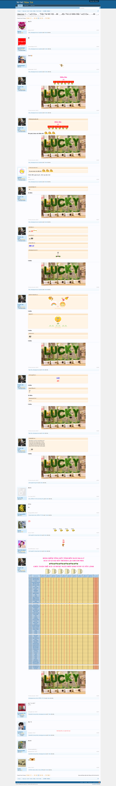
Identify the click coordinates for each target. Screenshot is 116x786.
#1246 (98, 179)
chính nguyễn (31, 482)
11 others (46, 48)
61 (34, 18)
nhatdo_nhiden (35, 769)
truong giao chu (21, 713)
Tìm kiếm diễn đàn (20, 7)
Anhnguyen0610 (21, 514)
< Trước (27, 18)
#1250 (98, 430)
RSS (99, 782)
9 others (45, 32)
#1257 (98, 711)
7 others (45, 162)
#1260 (98, 767)
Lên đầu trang (95, 782)
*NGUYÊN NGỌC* (22, 550)
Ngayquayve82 (21, 750)
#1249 (98, 367)
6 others (41, 482)
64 (40, 18)
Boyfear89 (31, 714)
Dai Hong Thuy (41, 498)
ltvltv (29, 32)
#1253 (98, 512)
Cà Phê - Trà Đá (26, 16)
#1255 (98, 548)
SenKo (19, 768)
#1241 (98, 30)
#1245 (98, 160)
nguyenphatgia (21, 48)
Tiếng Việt (18, 782)
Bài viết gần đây (28, 7)
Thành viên (26, 5)
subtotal (20, 177)
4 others (45, 289)
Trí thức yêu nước (20, 87)
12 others (47, 769)
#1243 (98, 69)
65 (42, 18)
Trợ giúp (85, 782)
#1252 (98, 496)
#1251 (98, 480)
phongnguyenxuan (34, 32)
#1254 (98, 532)
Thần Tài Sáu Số (38, 16)
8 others (49, 735)
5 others (43, 433)
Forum (20, 5)
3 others (45, 181)
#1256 (98, 695)
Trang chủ (90, 782)
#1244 (98, 110)
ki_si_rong (20, 497)
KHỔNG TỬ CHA (34, 498)
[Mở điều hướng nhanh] (97, 11)
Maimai (19, 31)
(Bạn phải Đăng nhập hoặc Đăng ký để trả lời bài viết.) (88, 775)
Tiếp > (48, 18)
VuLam (19, 530)
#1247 (98, 219)
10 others (46, 71)
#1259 (98, 751)
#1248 (98, 287)
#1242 (98, 46)
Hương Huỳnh (31, 515)
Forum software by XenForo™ (27, 784)
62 (36, 18)
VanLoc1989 (40, 769)
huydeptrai (40, 32)
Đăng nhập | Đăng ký (94, 1)
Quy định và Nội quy (96, 784)
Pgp (29, 369)
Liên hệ (81, 782)
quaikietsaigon (21, 65)
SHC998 (30, 769)
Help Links (33, 5)
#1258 (98, 732)
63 (38, 18)
